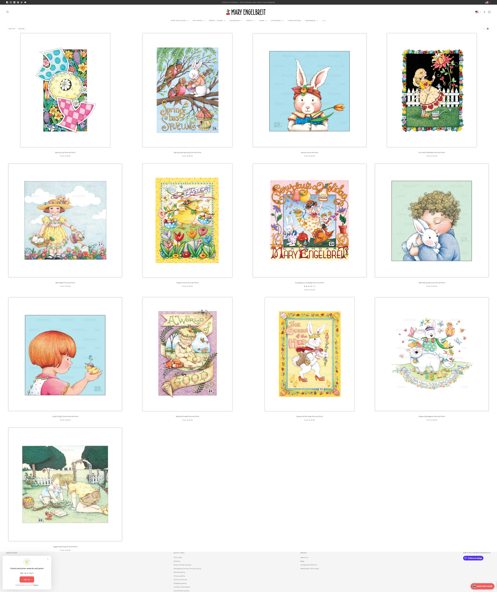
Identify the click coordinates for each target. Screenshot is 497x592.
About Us (304, 557)
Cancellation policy (181, 591)
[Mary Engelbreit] (248, 12)
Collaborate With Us (309, 565)
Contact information (182, 587)
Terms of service (180, 579)
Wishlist (177, 561)
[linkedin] (14, 2)
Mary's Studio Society (182, 565)
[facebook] (7, 2)
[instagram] (10, 2)
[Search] (7, 12)
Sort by (11, 29)
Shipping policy (180, 583)
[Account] (484, 12)
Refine (22, 29)
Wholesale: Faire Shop (310, 568)
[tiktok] (21, 2)
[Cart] (489, 12)
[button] (483, 28)
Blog (302, 561)
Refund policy (179, 572)
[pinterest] (18, 2)
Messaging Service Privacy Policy (187, 568)
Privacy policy (179, 576)
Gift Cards (178, 557)
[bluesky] (25, 2)
